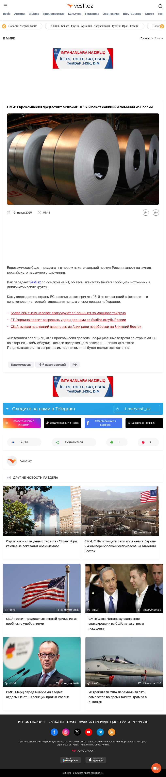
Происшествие (53, 14)
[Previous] (4, 26)
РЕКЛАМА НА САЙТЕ (32, 722)
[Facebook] (54, 732)
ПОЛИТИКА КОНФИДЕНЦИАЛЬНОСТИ (104, 722)
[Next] (162, 26)
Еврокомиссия (21, 364)
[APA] (83, 751)
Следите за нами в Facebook (105, 423)
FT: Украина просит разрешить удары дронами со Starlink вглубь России (68, 320)
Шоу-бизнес (132, 14)
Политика (92, 14)
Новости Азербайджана (22, 26)
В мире (34, 14)
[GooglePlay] (70, 760)
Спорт (149, 14)
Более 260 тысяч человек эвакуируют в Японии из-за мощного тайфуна (68, 313)
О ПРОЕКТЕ (140, 722)
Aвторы (19, 14)
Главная (145, 38)
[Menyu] (5, 5)
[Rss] (111, 732)
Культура (74, 14)
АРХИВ (71, 722)
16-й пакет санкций (52, 364)
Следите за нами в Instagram (23, 423)
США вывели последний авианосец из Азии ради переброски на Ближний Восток (76, 327)
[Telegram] (100, 732)
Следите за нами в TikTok (64, 422)
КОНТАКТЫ (56, 722)
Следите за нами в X (143, 422)
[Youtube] (88, 732)
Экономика (111, 14)
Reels (7, 14)
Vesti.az (35, 282)
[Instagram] (65, 732)
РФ (74, 364)
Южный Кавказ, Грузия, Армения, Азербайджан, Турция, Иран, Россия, (94, 26)
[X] (77, 732)
